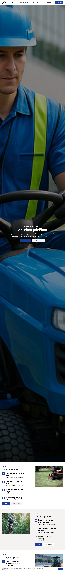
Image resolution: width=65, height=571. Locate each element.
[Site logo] (7, 2)
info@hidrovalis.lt (48, 2)
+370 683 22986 (59, 2)
